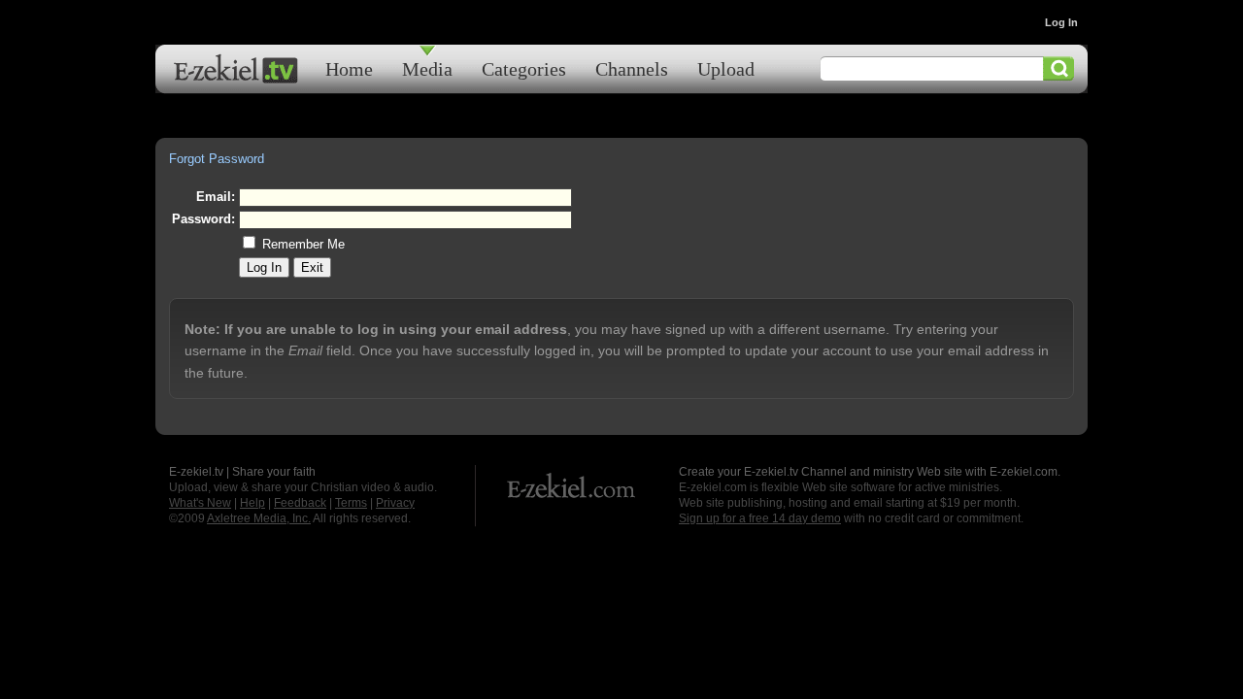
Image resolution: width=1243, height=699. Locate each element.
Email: (215, 196)
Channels (631, 68)
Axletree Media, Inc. (259, 518)
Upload (726, 68)
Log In (1061, 22)
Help (252, 503)
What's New (200, 503)
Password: (203, 219)
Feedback (300, 503)
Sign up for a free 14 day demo (760, 518)
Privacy (395, 503)
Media (427, 68)
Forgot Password (216, 158)
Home (349, 68)
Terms (351, 503)
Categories (524, 68)
